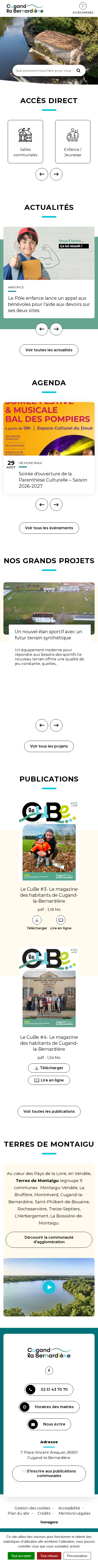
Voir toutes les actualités (49, 350)
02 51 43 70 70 (54, 1389)
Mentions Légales (74, 1513)
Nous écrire (55, 1426)
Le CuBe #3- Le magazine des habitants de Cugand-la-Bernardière (49, 895)
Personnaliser (77, 1556)
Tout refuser (49, 1556)
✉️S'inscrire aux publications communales (49, 1473)
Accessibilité (69, 1508)
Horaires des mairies (54, 1407)
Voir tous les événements (49, 528)
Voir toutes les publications (49, 1111)
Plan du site (18, 1513)
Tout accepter (21, 1556)
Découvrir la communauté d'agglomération (49, 1239)
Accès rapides (83, 12)
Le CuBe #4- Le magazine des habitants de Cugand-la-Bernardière (49, 1043)
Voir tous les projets (49, 746)
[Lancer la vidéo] (49, 1287)
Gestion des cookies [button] (32, 1508)
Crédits (44, 1513)
